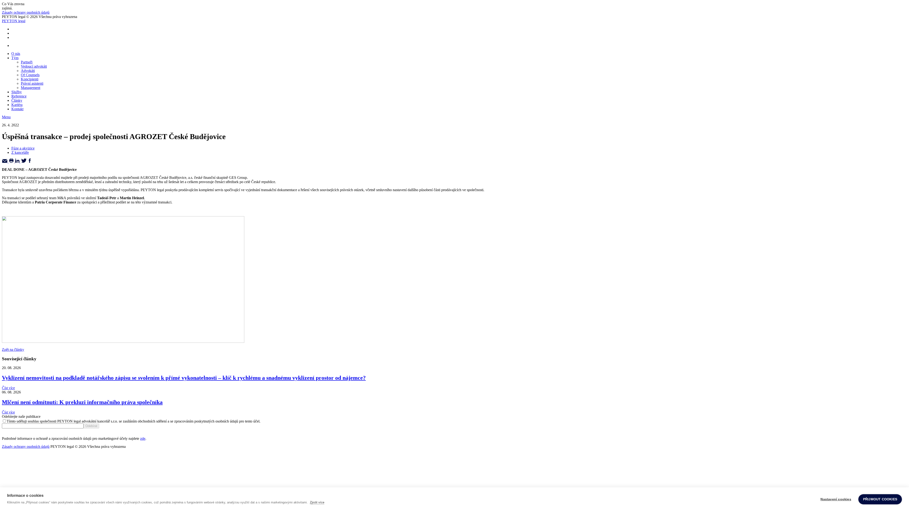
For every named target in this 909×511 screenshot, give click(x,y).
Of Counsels (30, 75)
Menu (6, 117)
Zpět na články (13, 350)
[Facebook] (29, 161)
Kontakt (17, 109)
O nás (15, 54)
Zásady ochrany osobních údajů (25, 12)
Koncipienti (29, 79)
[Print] (12, 161)
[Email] (5, 161)
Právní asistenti (32, 83)
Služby (16, 92)
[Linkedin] (17, 161)
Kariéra (16, 105)
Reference (19, 96)
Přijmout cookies (880, 499)
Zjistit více (317, 502)
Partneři (26, 62)
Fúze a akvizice (23, 148)
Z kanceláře (20, 152)
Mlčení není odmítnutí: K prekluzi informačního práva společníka (82, 402)
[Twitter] (23, 161)
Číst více (8, 388)
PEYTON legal (13, 21)
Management (30, 88)
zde (142, 438)
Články (16, 100)
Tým (14, 58)
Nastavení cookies (835, 499)
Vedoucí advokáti (34, 66)
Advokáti (28, 71)
